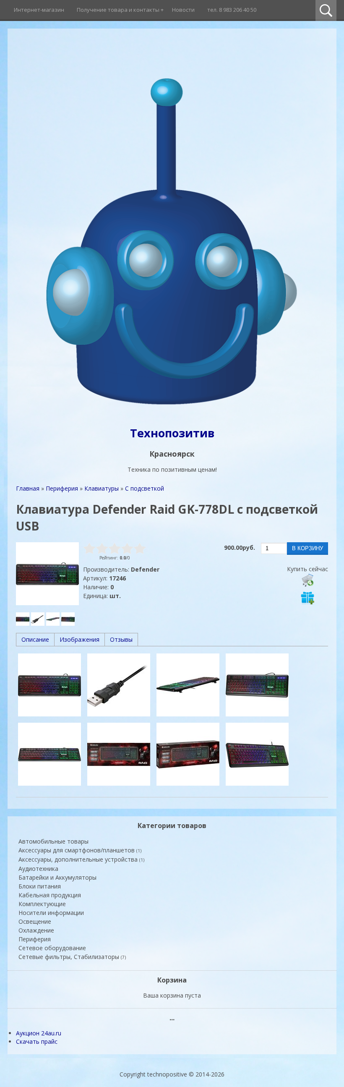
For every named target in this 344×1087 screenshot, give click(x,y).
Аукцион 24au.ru (38, 1033)
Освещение (34, 921)
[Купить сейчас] (307, 580)
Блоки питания (39, 886)
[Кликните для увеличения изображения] (47, 573)
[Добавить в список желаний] (307, 598)
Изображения (79, 639)
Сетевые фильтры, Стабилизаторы (72, 957)
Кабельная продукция (49, 895)
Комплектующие (42, 904)
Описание (35, 639)
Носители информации (51, 913)
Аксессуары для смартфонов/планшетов (79, 850)
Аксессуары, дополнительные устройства (81, 859)
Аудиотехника (38, 869)
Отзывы (121, 639)
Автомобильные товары (53, 841)
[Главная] (172, 412)
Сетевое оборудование (52, 948)
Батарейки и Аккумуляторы (57, 877)
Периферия (34, 939)
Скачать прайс (36, 1041)
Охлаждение (36, 930)
